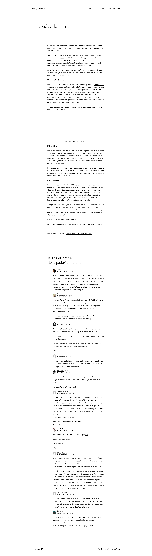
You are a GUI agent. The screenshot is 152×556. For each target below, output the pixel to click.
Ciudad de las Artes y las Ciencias (69, 55)
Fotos (109, 9)
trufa (58, 355)
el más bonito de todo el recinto (74, 153)
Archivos (92, 9)
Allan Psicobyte (62, 492)
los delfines (62, 205)
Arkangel (60, 294)
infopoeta (60, 269)
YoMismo (116, 9)
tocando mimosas (72, 102)
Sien (58, 511)
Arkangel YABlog (38, 9)
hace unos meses (78, 60)
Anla (58, 428)
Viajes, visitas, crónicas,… (83, 234)
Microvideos (70, 234)
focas (90, 195)
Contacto (101, 9)
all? (86, 435)
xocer (59, 323)
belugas (94, 190)
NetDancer (60, 371)
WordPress (116, 549)
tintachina (83, 141)
